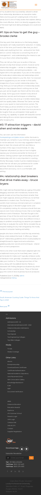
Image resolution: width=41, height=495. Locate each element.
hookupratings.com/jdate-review (12, 137)
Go (31, 458)
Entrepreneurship (13, 364)
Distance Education (14, 404)
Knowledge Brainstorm (15, 382)
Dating (14, 278)
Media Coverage (13, 352)
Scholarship (11, 331)
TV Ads (9, 349)
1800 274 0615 (19, 466)
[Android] (26, 449)
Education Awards (13, 407)
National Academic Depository (17, 373)
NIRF (9, 388)
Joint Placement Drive (15, 376)
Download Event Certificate (16, 367)
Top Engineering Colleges (16, 337)
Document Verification (15, 391)
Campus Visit (11, 422)
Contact (10, 428)
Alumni (9, 361)
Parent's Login (12, 416)
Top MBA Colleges (13, 340)
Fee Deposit (11, 334)
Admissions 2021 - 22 (14, 322)
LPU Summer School (14, 413)
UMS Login (11, 419)
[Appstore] (22, 449)
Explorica (10, 410)
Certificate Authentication (16, 370)
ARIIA (9, 401)
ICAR (9, 385)
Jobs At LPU (11, 425)
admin (22, 276)
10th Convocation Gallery (15, 379)
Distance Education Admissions (18, 328)
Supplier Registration (14, 431)
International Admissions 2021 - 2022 (19, 325)
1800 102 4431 (19, 464)
